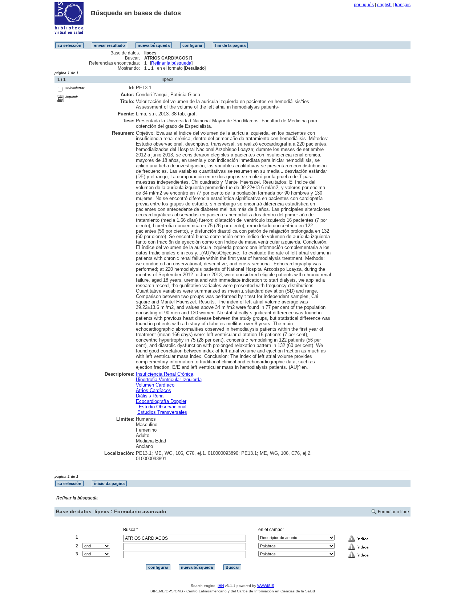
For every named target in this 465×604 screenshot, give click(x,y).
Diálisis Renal (150, 396)
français (403, 4)
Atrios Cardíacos (153, 390)
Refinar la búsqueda (171, 63)
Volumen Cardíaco (155, 385)
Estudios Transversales (162, 412)
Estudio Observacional (162, 406)
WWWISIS (265, 586)
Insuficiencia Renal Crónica (164, 374)
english (384, 4)
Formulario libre (393, 511)
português (364, 4)
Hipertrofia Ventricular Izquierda (169, 379)
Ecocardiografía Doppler (161, 401)
